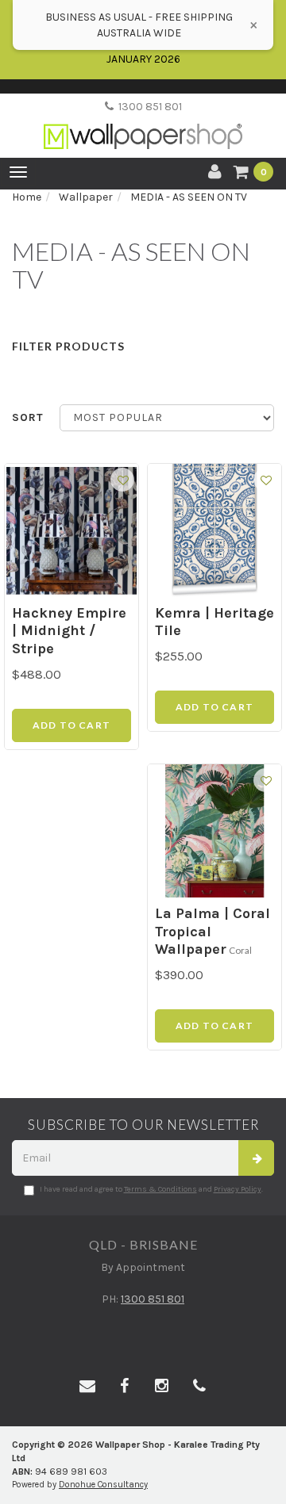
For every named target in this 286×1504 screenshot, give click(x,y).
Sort (28, 417)
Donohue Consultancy (103, 1484)
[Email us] (87, 1387)
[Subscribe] (256, 1158)
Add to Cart (71, 725)
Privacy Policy (237, 1189)
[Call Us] (199, 1387)
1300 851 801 (148, 106)
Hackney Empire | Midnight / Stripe (69, 630)
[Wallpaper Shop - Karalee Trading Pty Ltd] (143, 123)
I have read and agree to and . (151, 1189)
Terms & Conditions (160, 1189)
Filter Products (68, 346)
